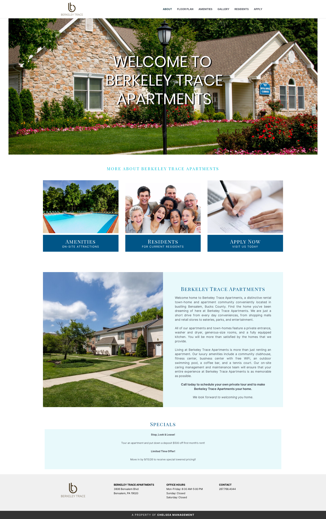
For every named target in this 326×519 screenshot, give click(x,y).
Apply (258, 9)
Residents (241, 9)
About (167, 9)
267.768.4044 (227, 489)
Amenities (205, 9)
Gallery (223, 9)
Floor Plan (185, 9)
